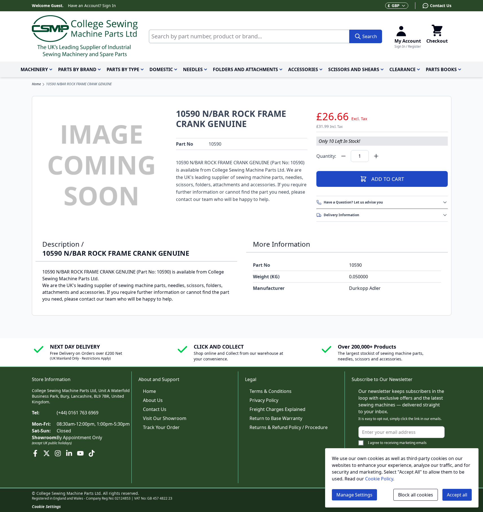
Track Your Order (161, 427)
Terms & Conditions (271, 391)
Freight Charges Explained (277, 409)
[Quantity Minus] (343, 156)
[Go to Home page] (85, 36)
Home (36, 84)
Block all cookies (415, 495)
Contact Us (154, 409)
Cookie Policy (379, 479)
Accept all (457, 495)
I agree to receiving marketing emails (397, 442)
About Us (153, 400)
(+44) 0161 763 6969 (77, 413)
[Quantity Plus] (376, 156)
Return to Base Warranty (276, 418)
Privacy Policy (264, 400)
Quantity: (326, 156)
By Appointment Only (79, 437)
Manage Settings (354, 495)
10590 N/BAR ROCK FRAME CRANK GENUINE (79, 84)
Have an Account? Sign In (92, 5)
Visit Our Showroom (164, 418)
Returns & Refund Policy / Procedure (289, 427)
